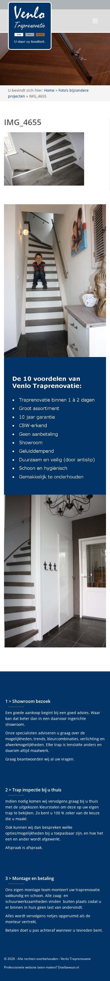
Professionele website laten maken (30, 967)
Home (49, 90)
